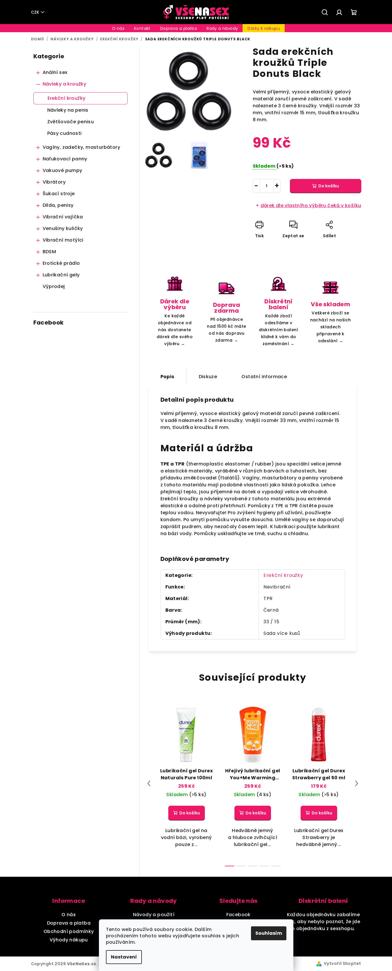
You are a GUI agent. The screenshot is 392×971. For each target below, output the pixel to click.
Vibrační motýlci (63, 240)
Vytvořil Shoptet (342, 963)
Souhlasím (268, 933)
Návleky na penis (67, 110)
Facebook (238, 914)
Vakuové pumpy (62, 170)
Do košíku (328, 186)
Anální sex (55, 72)
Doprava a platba (69, 923)
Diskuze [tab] (208, 376)
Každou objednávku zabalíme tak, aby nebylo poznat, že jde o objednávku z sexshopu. (323, 921)
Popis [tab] (167, 376)
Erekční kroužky (67, 98)
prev (148, 783)
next (356, 783)
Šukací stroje (59, 193)
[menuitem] (118, 28)
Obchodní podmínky (69, 931)
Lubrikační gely (61, 274)
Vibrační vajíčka (63, 216)
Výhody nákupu (69, 939)
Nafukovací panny (65, 158)
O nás (69, 914)
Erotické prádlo (61, 263)
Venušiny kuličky (63, 228)
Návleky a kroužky (64, 84)
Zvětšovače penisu (70, 121)
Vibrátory (54, 182)
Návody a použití (153, 914)
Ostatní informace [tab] (264, 376)
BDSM (49, 251)
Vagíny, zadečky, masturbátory (81, 147)
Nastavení (124, 957)
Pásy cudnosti (64, 133)
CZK (35, 12)
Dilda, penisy (58, 205)
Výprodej (54, 286)
